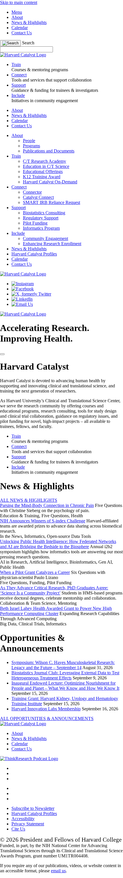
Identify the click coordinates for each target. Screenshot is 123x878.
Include (18, 233)
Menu (16, 12)
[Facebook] (22, 288)
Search (28, 42)
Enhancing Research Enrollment (52, 243)
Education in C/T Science (46, 166)
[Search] (10, 43)
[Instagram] (22, 283)
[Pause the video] (2, 354)
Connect (19, 187)
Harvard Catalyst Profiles (34, 253)
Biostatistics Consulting (44, 212)
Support (18, 207)
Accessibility (23, 818)
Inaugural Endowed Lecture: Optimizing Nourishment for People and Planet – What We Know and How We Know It (65, 686)
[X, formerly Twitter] (31, 294)
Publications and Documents (48, 150)
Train (16, 156)
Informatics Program (41, 228)
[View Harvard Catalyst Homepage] (23, 54)
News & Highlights (29, 22)
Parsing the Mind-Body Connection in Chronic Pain (47, 505)
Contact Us (21, 32)
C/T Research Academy (44, 161)
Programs (31, 145)
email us (58, 870)
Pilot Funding (35, 223)
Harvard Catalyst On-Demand (50, 181)
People (29, 140)
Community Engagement (45, 238)
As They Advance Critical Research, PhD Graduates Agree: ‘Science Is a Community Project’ (54, 590)
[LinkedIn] (22, 299)
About (17, 17)
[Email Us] (22, 304)
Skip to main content (18, 2)
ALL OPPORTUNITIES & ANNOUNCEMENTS (47, 718)
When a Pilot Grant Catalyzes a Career (35, 572)
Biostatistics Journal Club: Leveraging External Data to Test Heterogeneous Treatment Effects (65, 675)
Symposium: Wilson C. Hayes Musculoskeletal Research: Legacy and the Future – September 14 (63, 665)
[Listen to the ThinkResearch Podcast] (29, 758)
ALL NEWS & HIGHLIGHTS (28, 500)
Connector (32, 192)
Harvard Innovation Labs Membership (46, 708)
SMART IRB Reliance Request (51, 202)
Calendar (19, 27)
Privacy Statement (27, 823)
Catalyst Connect (38, 197)
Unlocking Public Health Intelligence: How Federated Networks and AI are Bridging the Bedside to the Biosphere (58, 544)
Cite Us (18, 829)
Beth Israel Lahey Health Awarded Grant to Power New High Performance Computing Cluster (56, 611)
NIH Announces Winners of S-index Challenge (42, 520)
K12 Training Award (41, 176)
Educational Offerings (43, 171)
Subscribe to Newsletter (32, 808)
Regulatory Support (40, 217)
